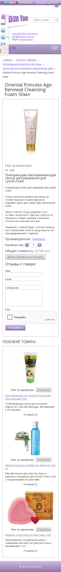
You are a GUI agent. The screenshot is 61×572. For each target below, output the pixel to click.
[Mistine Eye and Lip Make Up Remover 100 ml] (30, 437)
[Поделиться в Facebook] (2, 2)
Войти (12, 2)
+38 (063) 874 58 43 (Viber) (25, 33)
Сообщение (12, 287)
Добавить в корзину (29, 257)
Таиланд (38, 239)
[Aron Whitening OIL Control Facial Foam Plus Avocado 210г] (30, 367)
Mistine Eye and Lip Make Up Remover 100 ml (30, 467)
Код (7, 309)
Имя (7, 270)
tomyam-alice (26, 39)
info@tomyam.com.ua (23, 36)
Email (8, 279)
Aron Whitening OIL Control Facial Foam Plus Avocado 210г (28, 397)
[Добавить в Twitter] (6, 2)
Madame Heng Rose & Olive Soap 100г (28, 535)
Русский (40, 2)
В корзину (43, 389)
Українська (52, 2)
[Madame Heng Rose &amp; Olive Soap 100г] (30, 507)
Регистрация (25, 2)
